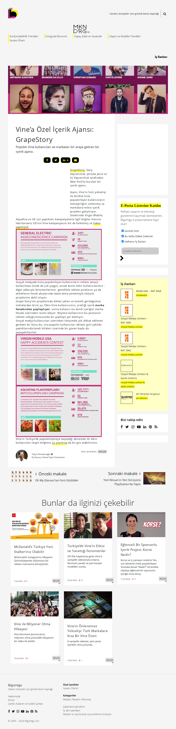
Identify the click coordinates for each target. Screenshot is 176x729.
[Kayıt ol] (122, 257)
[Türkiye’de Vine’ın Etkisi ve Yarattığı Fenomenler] (88, 525)
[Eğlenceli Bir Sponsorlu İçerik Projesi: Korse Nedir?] (141, 524)
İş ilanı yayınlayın (71, 710)
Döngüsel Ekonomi (56, 36)
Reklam (67, 699)
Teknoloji (86, 699)
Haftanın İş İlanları (135, 241)
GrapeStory (77, 170)
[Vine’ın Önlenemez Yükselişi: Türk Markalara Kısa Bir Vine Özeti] (88, 604)
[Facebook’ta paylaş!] (47, 160)
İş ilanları (128, 284)
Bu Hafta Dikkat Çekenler (139, 236)
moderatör (141, 295)
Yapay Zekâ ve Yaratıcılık (88, 36)
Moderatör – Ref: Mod (148, 291)
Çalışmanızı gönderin (74, 706)
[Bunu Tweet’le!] (55, 160)
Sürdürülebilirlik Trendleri (23, 36)
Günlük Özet (132, 231)
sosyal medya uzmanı (132, 326)
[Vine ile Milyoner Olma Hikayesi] (35, 603)
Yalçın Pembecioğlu (41, 454)
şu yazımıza (59, 442)
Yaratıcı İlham (17, 40)
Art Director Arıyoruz (148, 394)
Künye (11, 700)
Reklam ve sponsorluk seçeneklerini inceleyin (87, 714)
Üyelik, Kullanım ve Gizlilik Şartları (25, 703)
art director (142, 398)
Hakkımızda (14, 696)
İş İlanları (161, 57)
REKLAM (102, 451)
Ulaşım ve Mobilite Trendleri (125, 36)
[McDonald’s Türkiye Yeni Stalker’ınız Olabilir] (35, 525)
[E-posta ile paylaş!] (75, 160)
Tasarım (76, 699)
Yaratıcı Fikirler (70, 688)
